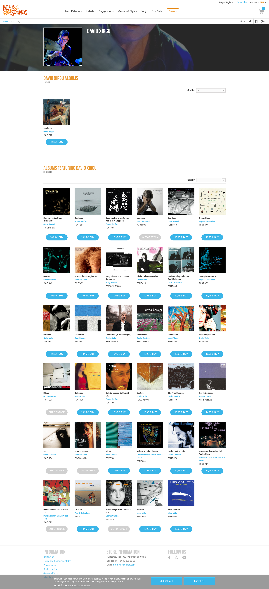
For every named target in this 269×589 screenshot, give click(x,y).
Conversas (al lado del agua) (118, 334)
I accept (199, 581)
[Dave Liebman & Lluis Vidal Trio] (56, 493)
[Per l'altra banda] (212, 376)
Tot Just (78, 509)
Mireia (108, 451)
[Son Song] (181, 201)
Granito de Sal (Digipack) (86, 276)
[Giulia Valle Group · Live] (150, 260)
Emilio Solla (111, 338)
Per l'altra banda (206, 393)
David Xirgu (48, 131)
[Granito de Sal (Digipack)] (88, 260)
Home (5, 21)
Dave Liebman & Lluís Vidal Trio (55, 517)
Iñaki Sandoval (143, 221)
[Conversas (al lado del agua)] (119, 318)
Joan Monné (173, 221)
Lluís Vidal (141, 513)
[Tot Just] (88, 493)
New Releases (73, 11)
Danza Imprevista (207, 334)
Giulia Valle (142, 280)
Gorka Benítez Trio (176, 451)
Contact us (48, 557)
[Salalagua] (88, 201)
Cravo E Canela (81, 451)
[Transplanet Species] (212, 260)
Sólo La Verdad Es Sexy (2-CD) (118, 394)
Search (173, 11)
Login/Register (226, 2)
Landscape (173, 334)
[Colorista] (88, 376)
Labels (90, 11)
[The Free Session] (181, 376)
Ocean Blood (204, 218)
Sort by (191, 90)
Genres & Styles (127, 11)
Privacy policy (50, 565)
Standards (79, 334)
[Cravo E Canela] (88, 435)
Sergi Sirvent (49, 224)
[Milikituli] (150, 493)
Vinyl (144, 11)
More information (62, 585)
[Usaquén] (150, 201)
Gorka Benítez (81, 221)
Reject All (166, 581)
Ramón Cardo (205, 396)
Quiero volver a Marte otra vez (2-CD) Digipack (117, 219)
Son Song (172, 218)
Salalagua (79, 218)
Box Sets (157, 11)
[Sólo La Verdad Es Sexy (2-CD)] (119, 376)
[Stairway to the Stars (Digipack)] (56, 201)
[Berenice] (56, 318)
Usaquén (141, 218)
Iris (44, 451)
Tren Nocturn (174, 509)
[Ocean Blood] (212, 201)
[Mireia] (119, 435)
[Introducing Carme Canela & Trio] (119, 493)
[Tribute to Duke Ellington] (150, 435)
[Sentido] (150, 376)
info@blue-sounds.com (124, 564)
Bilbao (46, 393)
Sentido (140, 393)
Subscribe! (242, 2)
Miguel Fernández (207, 221)
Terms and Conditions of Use (57, 561)
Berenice (47, 334)
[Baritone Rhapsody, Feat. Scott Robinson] (181, 260)
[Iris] (56, 435)
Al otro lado (142, 334)
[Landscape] (181, 318)
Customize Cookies (81, 585)
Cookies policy (50, 569)
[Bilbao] (56, 376)
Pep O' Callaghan (82, 513)
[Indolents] (56, 112)
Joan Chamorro (175, 282)
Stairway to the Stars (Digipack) (52, 219)
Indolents (47, 128)
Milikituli (140, 509)
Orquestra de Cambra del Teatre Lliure (210, 452)
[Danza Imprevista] (212, 318)
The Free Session (176, 393)
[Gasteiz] (56, 260)
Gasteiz (46, 276)
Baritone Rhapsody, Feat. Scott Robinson (179, 277)
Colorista (79, 393)
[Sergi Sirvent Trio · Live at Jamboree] (119, 260)
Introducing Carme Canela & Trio (118, 511)
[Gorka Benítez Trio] (181, 435)
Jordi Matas (173, 338)
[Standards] (88, 318)
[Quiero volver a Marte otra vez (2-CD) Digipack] (119, 201)
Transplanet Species (208, 276)
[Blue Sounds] (15, 10)
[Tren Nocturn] (181, 493)
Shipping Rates (50, 573)
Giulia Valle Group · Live (147, 276)
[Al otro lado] (150, 318)
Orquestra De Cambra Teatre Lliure (150, 456)
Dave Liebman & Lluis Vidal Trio (55, 511)
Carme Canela (81, 280)
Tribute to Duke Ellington (147, 451)
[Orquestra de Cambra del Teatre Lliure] (212, 435)
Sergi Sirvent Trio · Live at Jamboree (117, 277)
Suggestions (106, 11)
